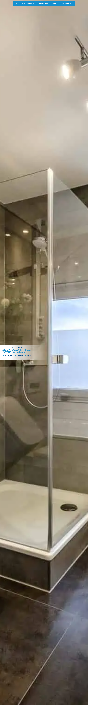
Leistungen (23, 3)
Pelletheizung (41, 3)
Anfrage (61, 3)
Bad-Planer (54, 3)
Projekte (47, 3)
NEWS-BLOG (68, 3)
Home (17, 3)
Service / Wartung (31, 3)
